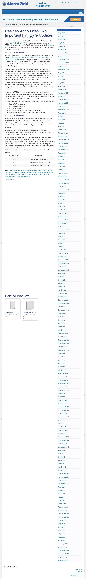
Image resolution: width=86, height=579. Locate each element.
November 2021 (63, 223)
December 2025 (63, 59)
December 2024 (63, 100)
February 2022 (63, 213)
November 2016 (63, 410)
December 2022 (63, 180)
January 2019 (62, 337)
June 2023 (61, 160)
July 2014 (61, 490)
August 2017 (62, 393)
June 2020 (61, 280)
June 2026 (61, 39)
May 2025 (61, 83)
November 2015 (63, 440)
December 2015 (63, 437)
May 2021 (61, 243)
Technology (33, 174)
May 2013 (61, 534)
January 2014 (62, 510)
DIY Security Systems (19, 172)
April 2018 (61, 367)
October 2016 (62, 413)
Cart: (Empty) (65, 2)
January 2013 (62, 547)
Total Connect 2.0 (43, 174)
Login (75, 2)
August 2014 (62, 487)
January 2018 (62, 377)
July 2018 (61, 357)
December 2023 (63, 140)
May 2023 (61, 163)
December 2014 (63, 474)
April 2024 (61, 126)
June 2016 (61, 420)
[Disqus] (30, 211)
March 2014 (62, 504)
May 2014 (61, 497)
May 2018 (61, 363)
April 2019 (61, 327)
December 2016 (63, 407)
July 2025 (61, 76)
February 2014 (63, 507)
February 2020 (63, 293)
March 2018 (62, 370)
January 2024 (62, 136)
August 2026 (62, 33)
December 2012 (63, 550)
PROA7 (11, 57)
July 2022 (61, 196)
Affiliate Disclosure (76, 576)
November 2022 (63, 183)
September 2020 (63, 270)
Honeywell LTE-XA (11, 177)
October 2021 (62, 226)
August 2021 (62, 233)
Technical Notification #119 (18, 43)
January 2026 (62, 56)
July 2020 (61, 277)
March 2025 (62, 89)
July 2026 (61, 36)
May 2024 (61, 123)
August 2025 (62, 73)
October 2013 (62, 520)
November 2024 (63, 103)
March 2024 (62, 130)
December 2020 (63, 260)
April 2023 (61, 166)
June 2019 (61, 320)
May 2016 (61, 423)
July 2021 (61, 236)
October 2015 (62, 443)
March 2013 (62, 540)
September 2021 (63, 230)
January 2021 (62, 256)
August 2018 (62, 353)
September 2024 (63, 110)
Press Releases (14, 170)
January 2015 (62, 470)
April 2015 (61, 464)
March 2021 (62, 250)
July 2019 (61, 317)
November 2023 (63, 143)
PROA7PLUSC (36, 57)
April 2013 (61, 537)
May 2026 (61, 43)
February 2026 (63, 53)
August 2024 (62, 113)
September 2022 (63, 190)
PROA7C (18, 57)
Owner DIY (24, 174)
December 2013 (63, 514)
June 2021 (61, 240)
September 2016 (63, 417)
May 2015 (61, 460)
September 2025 (63, 69)
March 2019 (62, 330)
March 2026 (62, 49)
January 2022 (62, 216)
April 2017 (61, 397)
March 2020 (62, 290)
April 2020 (61, 287)
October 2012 (62, 557)
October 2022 (62, 186)
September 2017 (63, 390)
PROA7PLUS (26, 57)
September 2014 (63, 484)
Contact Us (78, 570)
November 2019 (63, 303)
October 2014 (62, 480)
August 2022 (62, 193)
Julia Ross (32, 38)
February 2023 (63, 173)
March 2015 (62, 467)
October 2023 (62, 146)
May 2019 (61, 323)
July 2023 (61, 156)
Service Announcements (29, 170)
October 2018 (62, 347)
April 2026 (61, 46)
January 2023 (62, 176)
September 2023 (63, 150)
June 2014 (61, 494)
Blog (7, 24)
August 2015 (62, 450)
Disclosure (78, 574)
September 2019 (63, 310)
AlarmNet (8, 172)
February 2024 (63, 133)
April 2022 (61, 206)
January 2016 (62, 433)
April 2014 (61, 500)
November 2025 (63, 63)
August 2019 (62, 313)
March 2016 (62, 427)
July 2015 (61, 454)
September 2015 (63, 447)
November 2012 (63, 554)
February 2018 (63, 373)
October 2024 (62, 106)
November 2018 (63, 343)
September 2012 (63, 560)
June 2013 (61, 530)
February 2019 (63, 333)
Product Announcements (35, 172)
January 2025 (62, 96)
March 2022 (62, 210)
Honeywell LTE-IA (24, 177)
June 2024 (61, 120)
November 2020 (63, 263)
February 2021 (63, 253)
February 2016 (63, 430)
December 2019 (63, 300)
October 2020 (62, 266)
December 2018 (63, 340)
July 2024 (61, 116)
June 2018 (61, 360)
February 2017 (63, 400)
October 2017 (62, 387)
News (18, 174)
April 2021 (61, 246)
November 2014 (63, 477)
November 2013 (63, 517)
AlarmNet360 (42, 170)
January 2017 (62, 403)
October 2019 (62, 307)
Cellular (49, 170)
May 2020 (61, 283)
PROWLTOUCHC (13, 60)
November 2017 (63, 383)
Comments (10, 179)
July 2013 (61, 527)
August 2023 (62, 153)
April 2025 (61, 86)
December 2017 (63, 380)
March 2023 (62, 170)
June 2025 (61, 79)
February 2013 (63, 544)
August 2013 (62, 524)
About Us (79, 572)
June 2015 (61, 457)
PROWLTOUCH (47, 57)
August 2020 (62, 273)
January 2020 (62, 297)
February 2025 (63, 93)
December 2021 (63, 220)
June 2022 (61, 200)
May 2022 (61, 203)
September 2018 (63, 350)
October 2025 (62, 66)
